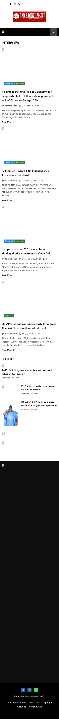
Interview (19, 84)
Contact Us (34, 702)
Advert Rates (35, 706)
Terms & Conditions (16, 702)
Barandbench (11, 106)
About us (21, 706)
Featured (9, 84)
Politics (15, 377)
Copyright (48, 702)
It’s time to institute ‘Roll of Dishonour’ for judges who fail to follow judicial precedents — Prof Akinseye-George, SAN (28, 96)
